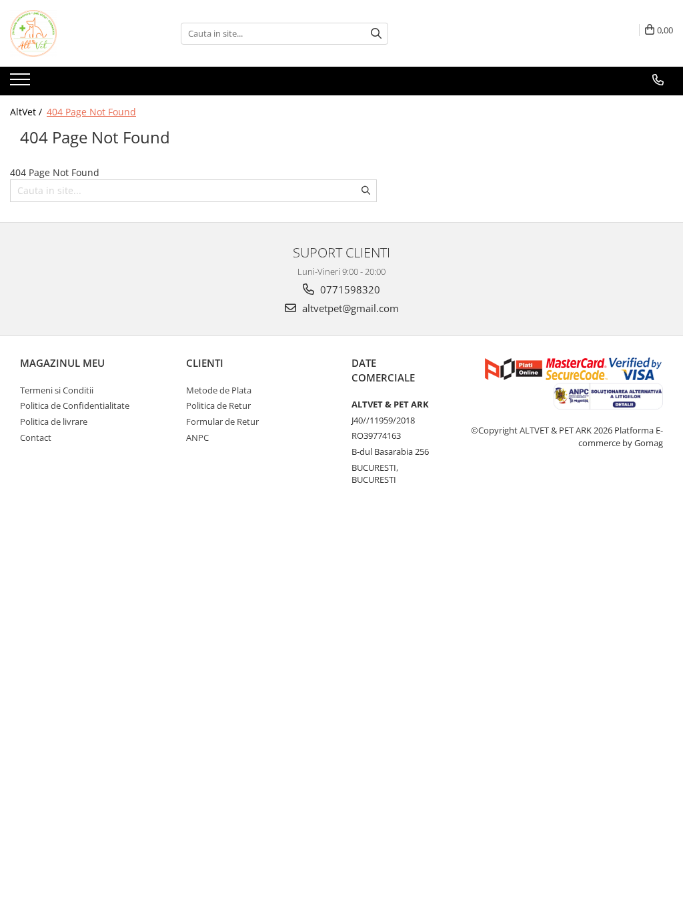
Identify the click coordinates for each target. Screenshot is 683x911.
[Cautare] (376, 34)
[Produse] (21, 83)
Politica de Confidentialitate (74, 405)
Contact (35, 437)
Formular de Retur (222, 421)
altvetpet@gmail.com (349, 308)
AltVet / (27, 111)
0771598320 (348, 289)
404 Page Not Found (91, 111)
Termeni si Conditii (56, 390)
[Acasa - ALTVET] (76, 33)
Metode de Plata (218, 390)
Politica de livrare (53, 421)
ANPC (197, 437)
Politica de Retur (218, 405)
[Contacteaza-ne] (658, 80)
